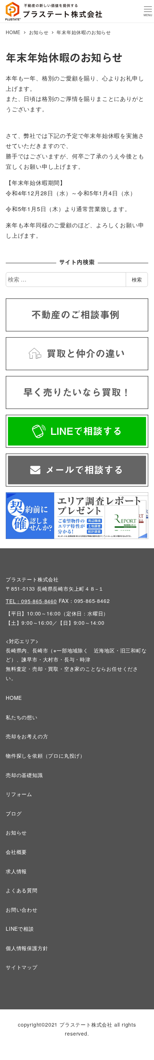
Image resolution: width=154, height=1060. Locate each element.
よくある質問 (22, 890)
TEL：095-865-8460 (31, 601)
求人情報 (16, 871)
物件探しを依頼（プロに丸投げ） (45, 755)
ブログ (13, 813)
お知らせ (16, 832)
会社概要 (16, 851)
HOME (14, 697)
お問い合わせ (22, 909)
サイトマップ (22, 967)
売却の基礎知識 (24, 774)
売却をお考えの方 (27, 736)
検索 (137, 279)
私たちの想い (22, 717)
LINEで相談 (20, 928)
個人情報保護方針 (27, 948)
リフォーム (19, 794)
